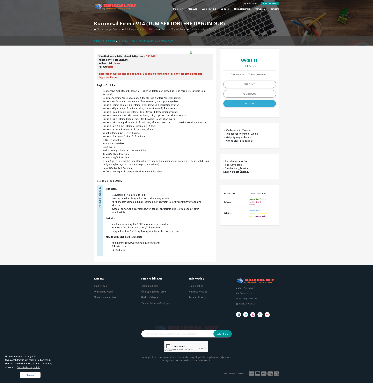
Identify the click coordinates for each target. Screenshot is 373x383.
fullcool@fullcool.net (248, 298)
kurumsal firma (254, 213)
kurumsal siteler (260, 216)
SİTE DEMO (249, 84)
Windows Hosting (198, 291)
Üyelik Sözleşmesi (150, 297)
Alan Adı (192, 8)
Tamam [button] (30, 375)
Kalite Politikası (149, 286)
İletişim (275, 8)
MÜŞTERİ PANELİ (271, 3)
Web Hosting (209, 8)
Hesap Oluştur (251, 3)
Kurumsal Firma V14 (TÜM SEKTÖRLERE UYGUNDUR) (146, 40)
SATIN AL (249, 103)
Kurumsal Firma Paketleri (257, 199)
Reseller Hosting (197, 297)
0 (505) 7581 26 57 (246, 293)
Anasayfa (99, 40)
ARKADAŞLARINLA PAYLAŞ (259, 74)
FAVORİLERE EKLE (239, 74)
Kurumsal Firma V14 (255, 210)
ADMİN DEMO (250, 93)
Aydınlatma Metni (103, 291)
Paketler (178, 8)
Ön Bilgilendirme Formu (154, 291)
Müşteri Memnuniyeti (105, 297)
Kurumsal (260, 8)
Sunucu (225, 8)
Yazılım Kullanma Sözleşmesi (156, 303)
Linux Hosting (196, 286)
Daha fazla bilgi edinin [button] (28, 367)
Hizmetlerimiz (242, 8)
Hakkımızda (100, 286)
